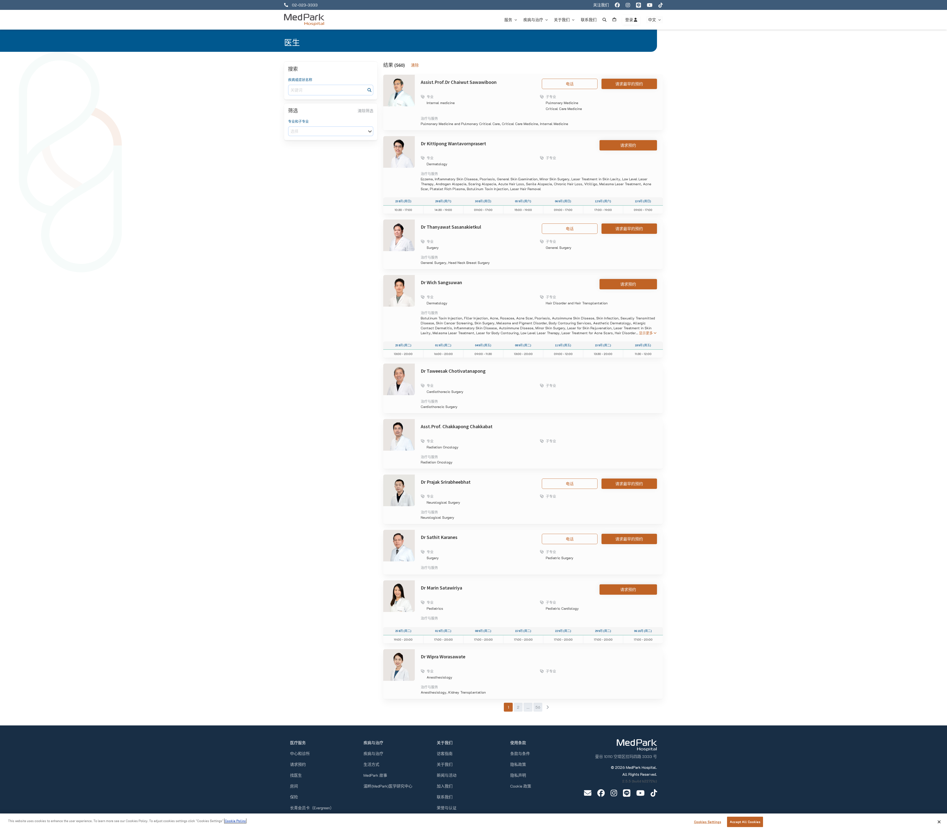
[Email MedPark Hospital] (587, 793)
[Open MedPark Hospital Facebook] (601, 793)
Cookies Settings (707, 822)
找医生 (296, 775)
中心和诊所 (300, 753)
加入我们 (445, 786)
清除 (415, 65)
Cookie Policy (235, 821)
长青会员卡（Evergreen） (312, 807)
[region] (473, 822)
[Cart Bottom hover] (614, 20)
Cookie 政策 (520, 786)
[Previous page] (498, 707)
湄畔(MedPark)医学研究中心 (388, 786)
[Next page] (547, 707)
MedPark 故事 (375, 775)
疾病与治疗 (373, 753)
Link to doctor (395, 77)
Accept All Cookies (745, 822)
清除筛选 (365, 110)
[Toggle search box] (604, 20)
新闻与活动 (446, 775)
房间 (294, 786)
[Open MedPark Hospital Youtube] (640, 793)
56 (537, 707)
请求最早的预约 (629, 83)
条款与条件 (520, 753)
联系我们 (445, 796)
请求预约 (628, 145)
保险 (294, 796)
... (528, 707)
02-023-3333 (305, 4)
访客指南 (445, 753)
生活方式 (371, 764)
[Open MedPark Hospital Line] (626, 793)
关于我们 (445, 764)
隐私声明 (518, 775)
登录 (629, 19)
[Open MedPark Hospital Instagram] (614, 793)
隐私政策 (518, 764)
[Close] (939, 821)
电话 (570, 83)
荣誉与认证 (446, 807)
